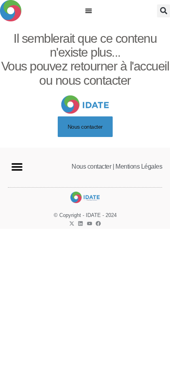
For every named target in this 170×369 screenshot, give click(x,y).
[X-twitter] (71, 223)
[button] (88, 11)
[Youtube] (89, 223)
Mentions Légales (138, 166)
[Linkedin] (80, 223)
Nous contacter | (93, 166)
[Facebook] (98, 223)
